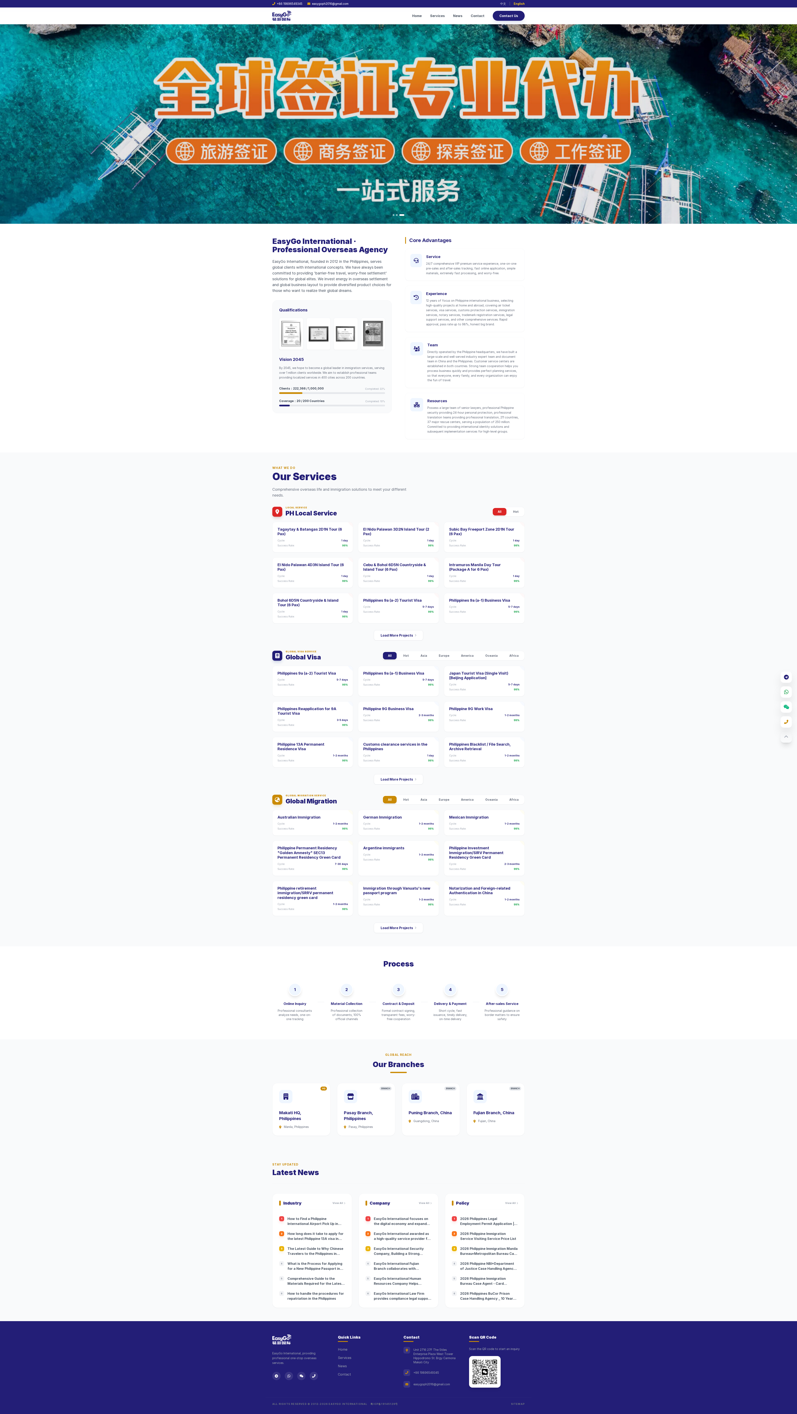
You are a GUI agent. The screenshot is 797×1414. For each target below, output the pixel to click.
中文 (503, 3)
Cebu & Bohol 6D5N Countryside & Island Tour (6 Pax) (394, 567)
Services (437, 16)
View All (337, 1203)
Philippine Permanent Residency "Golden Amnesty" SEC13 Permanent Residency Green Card (309, 852)
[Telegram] (786, 677)
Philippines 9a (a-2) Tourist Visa (392, 600)
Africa (514, 655)
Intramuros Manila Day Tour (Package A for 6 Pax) (475, 567)
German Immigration (382, 817)
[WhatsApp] (786, 692)
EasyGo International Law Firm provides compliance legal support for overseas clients (402, 1298)
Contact (477, 16)
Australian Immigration (298, 817)
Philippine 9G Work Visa (471, 709)
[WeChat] (786, 707)
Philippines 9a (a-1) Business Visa (479, 600)
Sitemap (518, 1403)
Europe (444, 655)
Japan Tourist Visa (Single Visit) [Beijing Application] (478, 675)
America (467, 655)
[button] (395, 215)
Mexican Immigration (469, 817)
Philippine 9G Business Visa (388, 709)
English (519, 3)
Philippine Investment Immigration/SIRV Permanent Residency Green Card (476, 852)
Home (417, 16)
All (499, 511)
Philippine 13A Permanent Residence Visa (300, 746)
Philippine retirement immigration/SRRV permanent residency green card (305, 893)
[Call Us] (786, 722)
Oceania (491, 655)
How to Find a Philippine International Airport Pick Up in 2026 (312, 1224)
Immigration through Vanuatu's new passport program (396, 890)
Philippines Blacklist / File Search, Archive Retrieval (480, 746)
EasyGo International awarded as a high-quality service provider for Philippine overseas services (402, 1239)
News (457, 16)
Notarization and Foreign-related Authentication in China (479, 890)
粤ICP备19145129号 (384, 1403)
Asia (424, 655)
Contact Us (508, 16)
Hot (516, 511)
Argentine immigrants (383, 848)
